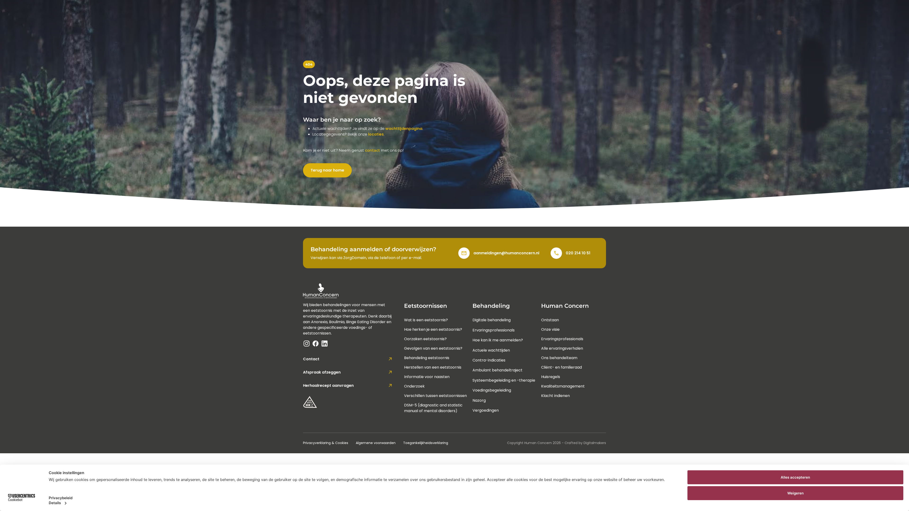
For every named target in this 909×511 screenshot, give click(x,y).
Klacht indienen (555, 395)
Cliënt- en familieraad (561, 367)
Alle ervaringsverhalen (562, 348)
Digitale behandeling (491, 320)
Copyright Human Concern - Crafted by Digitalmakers (556, 443)
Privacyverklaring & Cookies (325, 443)
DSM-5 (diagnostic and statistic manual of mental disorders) (433, 408)
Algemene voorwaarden (376, 443)
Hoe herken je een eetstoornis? (433, 329)
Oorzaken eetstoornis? (425, 339)
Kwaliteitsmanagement (563, 386)
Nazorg (479, 400)
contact (372, 150)
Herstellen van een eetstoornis (432, 367)
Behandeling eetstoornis (426, 358)
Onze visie (550, 329)
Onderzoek (414, 386)
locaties (376, 134)
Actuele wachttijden (491, 350)
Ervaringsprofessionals (493, 330)
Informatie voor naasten (427, 376)
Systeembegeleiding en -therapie (503, 380)
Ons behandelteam (559, 358)
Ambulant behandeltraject (497, 370)
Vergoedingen (485, 410)
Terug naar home (327, 170)
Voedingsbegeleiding (491, 390)
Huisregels (550, 376)
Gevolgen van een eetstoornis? (433, 348)
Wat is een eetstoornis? (426, 320)
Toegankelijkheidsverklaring (425, 443)
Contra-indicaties (488, 360)
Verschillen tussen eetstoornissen (435, 395)
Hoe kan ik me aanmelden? (497, 340)
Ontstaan (550, 320)
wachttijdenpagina (403, 128)
